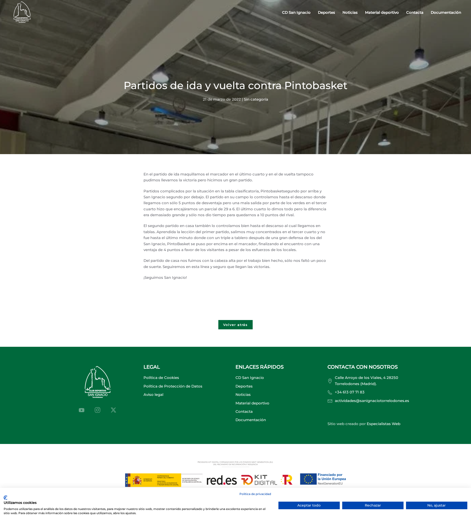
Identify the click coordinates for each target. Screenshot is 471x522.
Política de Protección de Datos (173, 386)
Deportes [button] (326, 12)
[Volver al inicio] (22, 12)
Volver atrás (235, 325)
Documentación (446, 12)
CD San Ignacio (250, 377)
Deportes (244, 386)
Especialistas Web (383, 423)
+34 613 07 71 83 (350, 392)
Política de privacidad (255, 494)
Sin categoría (256, 99)
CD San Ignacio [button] (296, 12)
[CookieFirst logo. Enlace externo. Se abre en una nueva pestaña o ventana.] (5, 497)
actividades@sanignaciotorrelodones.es (372, 400)
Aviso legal (153, 394)
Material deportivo (382, 12)
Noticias (350, 12)
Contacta (414, 12)
